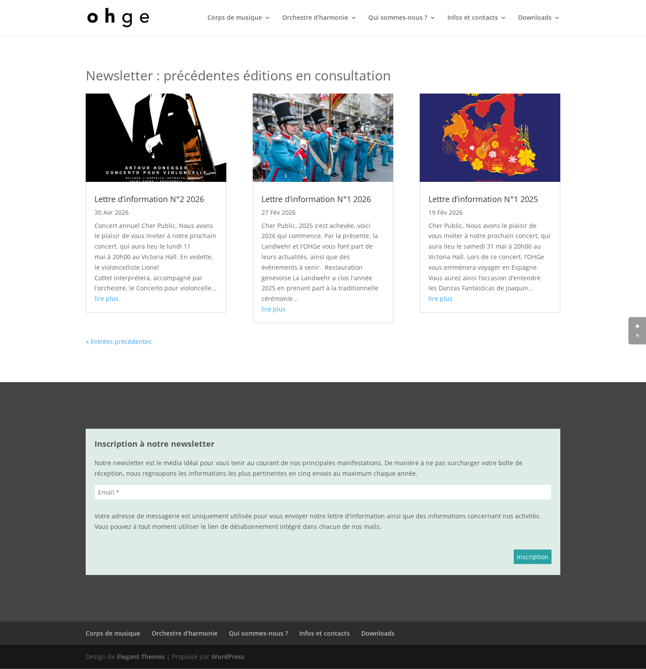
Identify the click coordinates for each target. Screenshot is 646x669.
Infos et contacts (472, 18)
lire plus (106, 298)
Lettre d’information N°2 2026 (149, 199)
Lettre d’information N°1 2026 (316, 199)
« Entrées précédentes (119, 341)
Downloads (535, 18)
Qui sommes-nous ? (397, 18)
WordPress (227, 656)
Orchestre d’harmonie (315, 18)
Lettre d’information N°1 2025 (483, 199)
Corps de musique (234, 18)
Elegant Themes (141, 656)
